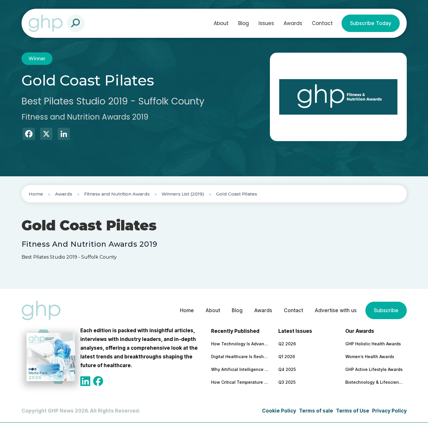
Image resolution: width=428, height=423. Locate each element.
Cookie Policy (279, 411)
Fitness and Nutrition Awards (117, 194)
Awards (293, 23)
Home (36, 194)
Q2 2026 (287, 343)
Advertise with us (336, 310)
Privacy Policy (389, 411)
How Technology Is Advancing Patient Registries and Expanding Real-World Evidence (240, 343)
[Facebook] (29, 134)
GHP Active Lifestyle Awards (374, 369)
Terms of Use (352, 411)
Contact (322, 23)
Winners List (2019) (183, 194)
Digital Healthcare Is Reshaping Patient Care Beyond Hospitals (240, 356)
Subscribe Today (370, 23)
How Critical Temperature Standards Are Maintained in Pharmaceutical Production (240, 382)
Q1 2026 (286, 356)
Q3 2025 (287, 382)
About (221, 23)
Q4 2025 (287, 369)
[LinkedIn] (63, 134)
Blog (243, 23)
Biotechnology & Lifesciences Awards (374, 382)
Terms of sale (316, 411)
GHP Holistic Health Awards (373, 343)
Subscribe (386, 310)
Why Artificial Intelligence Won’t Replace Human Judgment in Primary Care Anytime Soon (240, 369)
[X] (46, 134)
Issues (266, 23)
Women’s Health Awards (369, 356)
